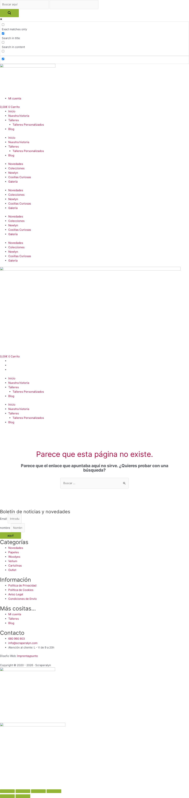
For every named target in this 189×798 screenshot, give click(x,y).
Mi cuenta (14, 98)
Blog (11, 129)
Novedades (15, 164)
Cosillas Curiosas (19, 177)
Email (4, 518)
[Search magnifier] (9, 13)
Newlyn (13, 172)
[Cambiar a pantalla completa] (38, 791)
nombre (5, 527)
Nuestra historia (18, 115)
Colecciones (16, 168)
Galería (13, 181)
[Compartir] (23, 791)
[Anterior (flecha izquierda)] (7, 796)
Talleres (13, 120)
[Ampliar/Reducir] (54, 791)
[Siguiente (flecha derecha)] (23, 796)
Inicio (11, 111)
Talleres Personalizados (28, 124)
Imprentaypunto (27, 656)
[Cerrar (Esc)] (7, 791)
